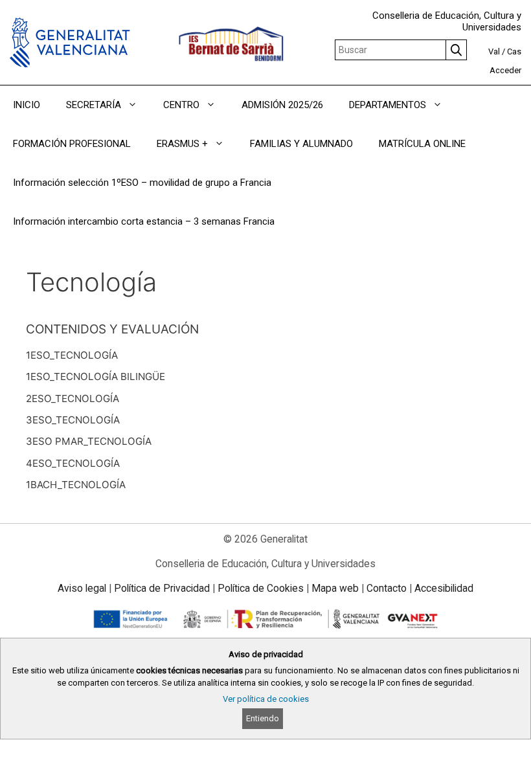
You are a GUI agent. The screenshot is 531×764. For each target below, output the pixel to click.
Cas (514, 51)
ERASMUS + (182, 144)
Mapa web (335, 588)
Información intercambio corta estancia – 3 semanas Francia (144, 221)
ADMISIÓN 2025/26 (282, 105)
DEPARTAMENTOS (387, 105)
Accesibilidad (443, 588)
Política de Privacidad (162, 588)
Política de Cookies (261, 588)
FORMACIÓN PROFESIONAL (72, 144)
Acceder (505, 70)
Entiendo (262, 718)
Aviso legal (82, 588)
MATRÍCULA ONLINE (422, 144)
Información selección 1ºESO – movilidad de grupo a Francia (142, 182)
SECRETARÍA (93, 105)
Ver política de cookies (266, 699)
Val (494, 51)
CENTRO (181, 105)
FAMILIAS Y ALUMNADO (301, 144)
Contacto (387, 588)
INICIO (26, 105)
